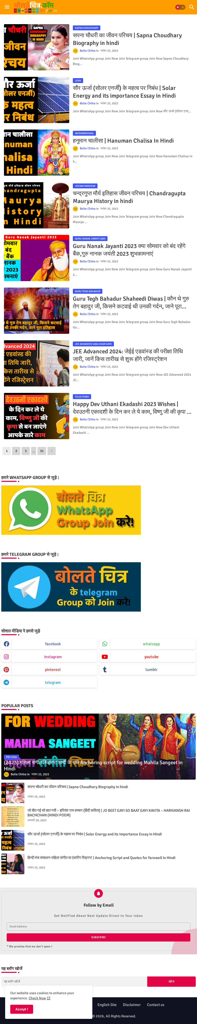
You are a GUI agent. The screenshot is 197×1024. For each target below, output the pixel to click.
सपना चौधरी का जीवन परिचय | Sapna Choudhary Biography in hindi (127, 39)
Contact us (155, 1004)
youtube (151, 656)
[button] (180, 7)
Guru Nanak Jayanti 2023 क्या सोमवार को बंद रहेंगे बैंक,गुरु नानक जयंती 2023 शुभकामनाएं (129, 249)
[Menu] (7, 7)
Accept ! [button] (21, 1009)
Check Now (37, 998)
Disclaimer (132, 1004)
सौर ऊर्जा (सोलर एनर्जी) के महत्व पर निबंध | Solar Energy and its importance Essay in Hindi (124, 91)
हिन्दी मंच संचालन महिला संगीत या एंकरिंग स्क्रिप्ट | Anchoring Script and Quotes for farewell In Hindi (101, 857)
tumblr (151, 669)
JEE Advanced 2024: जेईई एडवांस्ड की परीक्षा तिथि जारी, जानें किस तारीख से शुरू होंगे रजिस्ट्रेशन (128, 355)
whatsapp (151, 644)
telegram (53, 682)
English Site (107, 1004)
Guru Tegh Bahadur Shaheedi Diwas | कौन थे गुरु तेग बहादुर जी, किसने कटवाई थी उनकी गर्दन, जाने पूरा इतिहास (131, 302)
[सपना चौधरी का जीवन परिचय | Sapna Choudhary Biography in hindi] (12, 793)
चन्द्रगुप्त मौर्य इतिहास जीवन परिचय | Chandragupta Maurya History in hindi (129, 197)
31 (42, 451)
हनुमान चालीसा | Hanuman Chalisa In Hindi (123, 140)
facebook (53, 644)
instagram (53, 656)
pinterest (53, 669)
